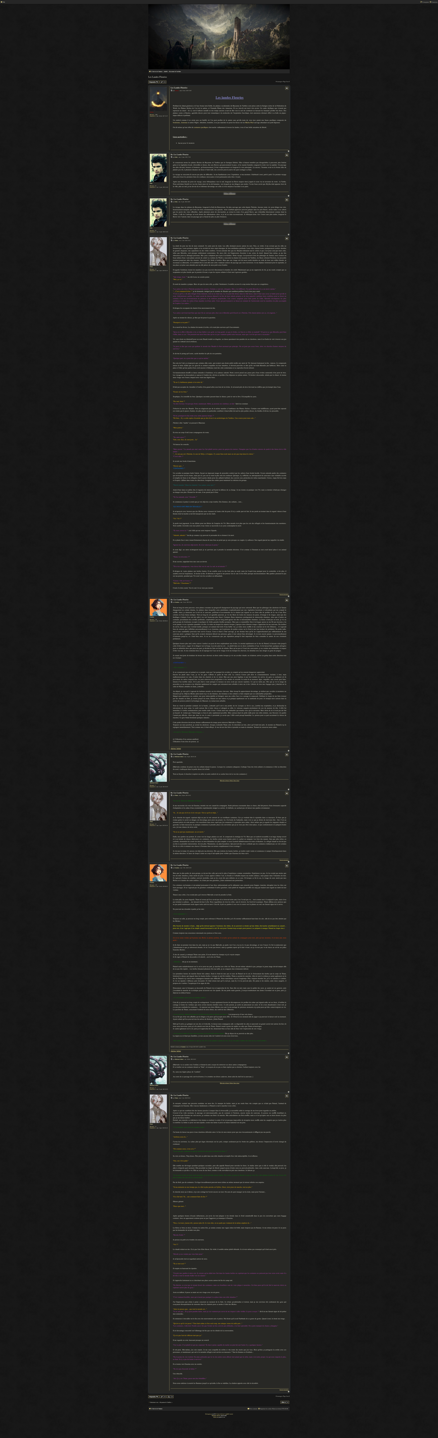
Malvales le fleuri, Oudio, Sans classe (229, 780)
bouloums (176, 122)
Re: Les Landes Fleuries (180, 154)
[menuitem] (3, 2)
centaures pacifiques (201, 127)
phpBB (213, 1414)
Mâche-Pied (249, 122)
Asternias (184, 122)
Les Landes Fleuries (157, 76)
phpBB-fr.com (221, 1417)
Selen (151, 183)
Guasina (152, 617)
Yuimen (152, 112)
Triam (151, 266)
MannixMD (224, 1415)
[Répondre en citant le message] (286, 88)
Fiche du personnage (284, 594)
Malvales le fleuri (154, 783)
